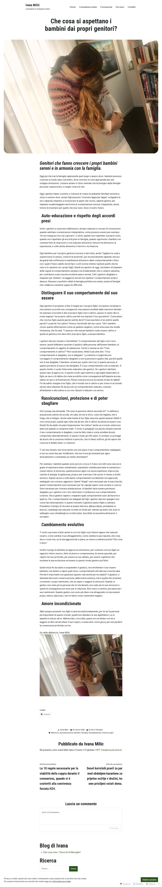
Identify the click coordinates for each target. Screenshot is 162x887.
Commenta (114, 828)
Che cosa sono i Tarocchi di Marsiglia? (62, 852)
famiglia (84, 733)
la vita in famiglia (96, 730)
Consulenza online (88, 7)
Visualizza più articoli (111, 750)
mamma (105, 733)
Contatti (132, 7)
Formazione (106, 7)
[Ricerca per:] (54, 868)
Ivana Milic (64, 730)
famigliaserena (95, 733)
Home (73, 7)
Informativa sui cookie (61, 881)
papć (112, 733)
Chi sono (120, 7)
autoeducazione (66, 733)
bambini (77, 733)
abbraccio (55, 733)
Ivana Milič (33, 5)
